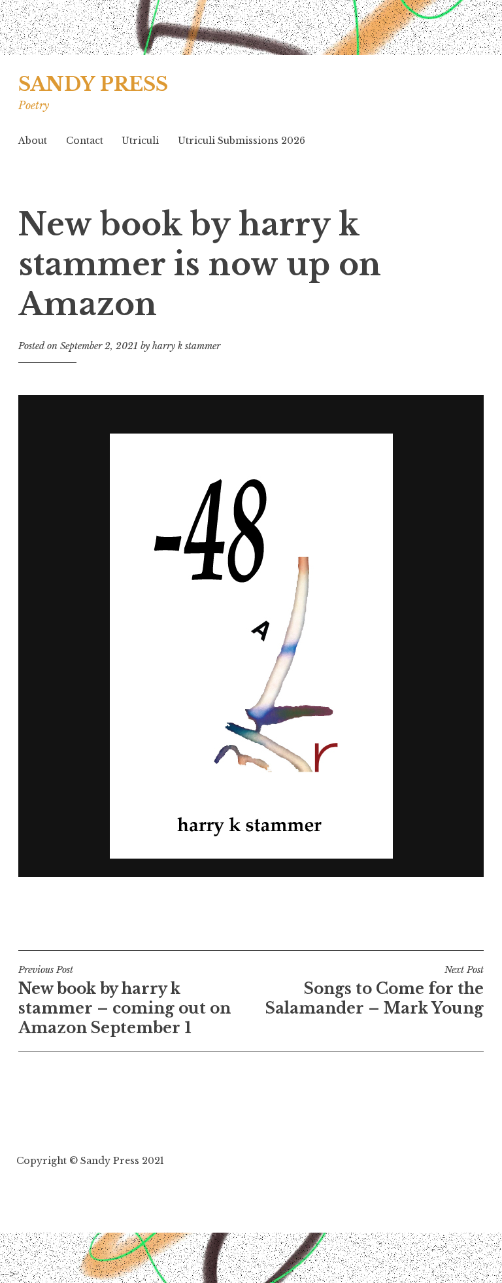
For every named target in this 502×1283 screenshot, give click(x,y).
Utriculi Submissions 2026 (241, 140)
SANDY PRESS (93, 84)
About (32, 140)
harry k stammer (186, 346)
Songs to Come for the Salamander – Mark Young (374, 991)
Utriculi (140, 140)
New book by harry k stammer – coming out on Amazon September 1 (124, 1000)
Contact (84, 140)
